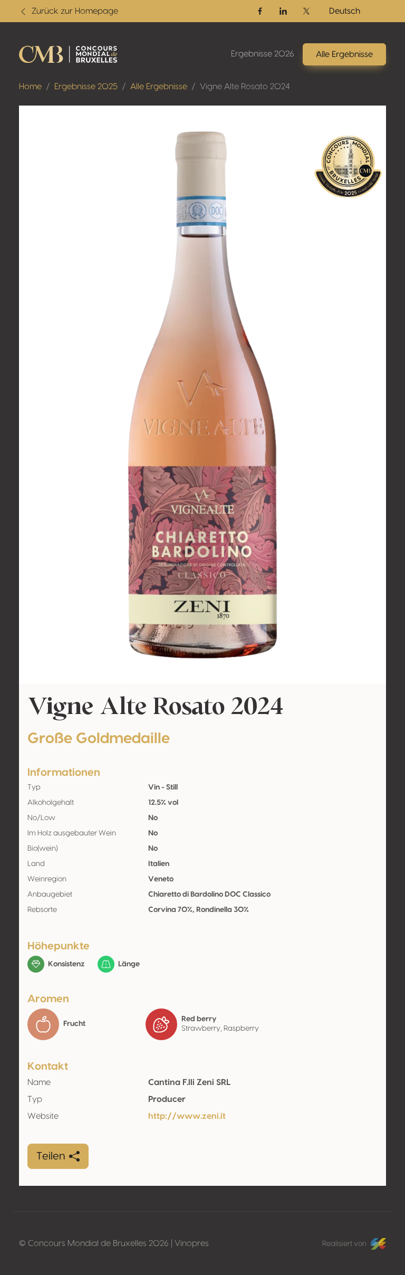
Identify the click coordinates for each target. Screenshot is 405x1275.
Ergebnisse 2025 (86, 86)
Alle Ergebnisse (158, 86)
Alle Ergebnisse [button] (344, 54)
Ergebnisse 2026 (262, 54)
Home (30, 86)
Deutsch (344, 11)
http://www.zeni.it (187, 1116)
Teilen (50, 1156)
